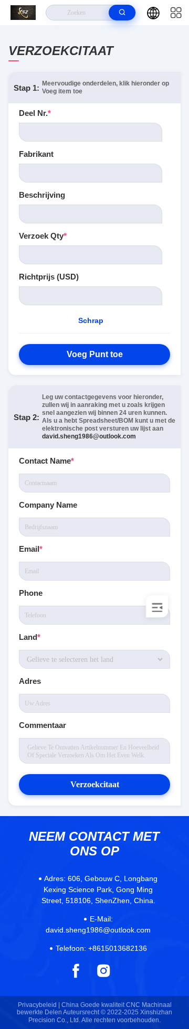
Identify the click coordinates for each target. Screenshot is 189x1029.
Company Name (48, 504)
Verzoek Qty (43, 235)
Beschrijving (42, 194)
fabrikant (36, 153)
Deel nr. (35, 113)
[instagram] (103, 970)
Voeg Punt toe (95, 354)
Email (31, 548)
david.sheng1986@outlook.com (89, 436)
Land (29, 637)
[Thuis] (23, 12)
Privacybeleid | (39, 1005)
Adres (30, 681)
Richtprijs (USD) (49, 276)
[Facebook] (76, 970)
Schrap (90, 320)
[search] (122, 12)
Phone (31, 592)
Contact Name (46, 460)
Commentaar (42, 725)
